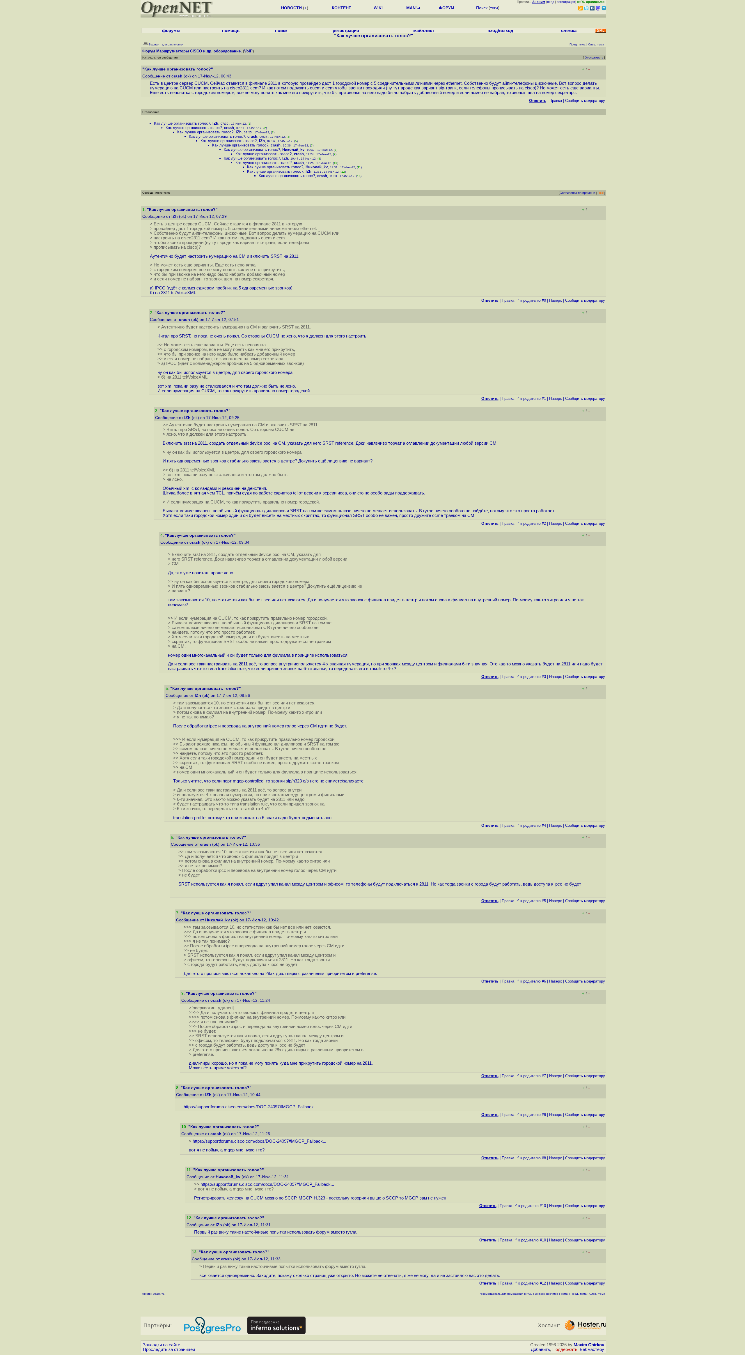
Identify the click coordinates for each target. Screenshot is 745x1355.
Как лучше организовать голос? (182, 123)
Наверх (555, 300)
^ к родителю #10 (530, 1206)
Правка (555, 100)
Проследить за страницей (169, 1349)
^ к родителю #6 (531, 981)
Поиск (481, 8)
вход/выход (500, 30)
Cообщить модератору (585, 100)
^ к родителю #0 (531, 300)
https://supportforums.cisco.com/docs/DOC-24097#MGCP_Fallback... (250, 1107)
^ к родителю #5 (531, 901)
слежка (569, 30)
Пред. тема (579, 1293)
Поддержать (564, 1349)
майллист (423, 30)
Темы (564, 1293)
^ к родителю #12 (530, 1283)
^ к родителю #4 (531, 825)
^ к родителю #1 (531, 398)
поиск (281, 30)
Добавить (540, 1349)
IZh (215, 123)
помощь (231, 30)
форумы (171, 30)
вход (550, 1)
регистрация (566, 1)
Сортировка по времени (577, 193)
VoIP (248, 51)
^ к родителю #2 (531, 523)
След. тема (597, 1293)
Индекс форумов (546, 1293)
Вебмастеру (592, 1349)
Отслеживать (594, 57)
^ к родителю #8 (531, 1158)
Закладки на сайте (161, 1344)
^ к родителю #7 (531, 1076)
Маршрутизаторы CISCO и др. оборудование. (199, 51)
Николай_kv (293, 149)
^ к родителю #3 (531, 676)
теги (494, 8)
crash (176, 76)
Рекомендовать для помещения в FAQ (505, 1293)
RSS (601, 193)
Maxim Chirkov (589, 1344)
